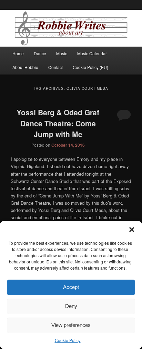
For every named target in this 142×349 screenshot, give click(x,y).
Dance (40, 53)
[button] (131, 229)
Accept (71, 287)
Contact (55, 67)
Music (61, 53)
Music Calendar (92, 53)
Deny (71, 306)
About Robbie (25, 67)
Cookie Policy (68, 340)
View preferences (71, 325)
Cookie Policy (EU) (90, 67)
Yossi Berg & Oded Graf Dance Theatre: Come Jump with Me (58, 123)
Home (18, 53)
